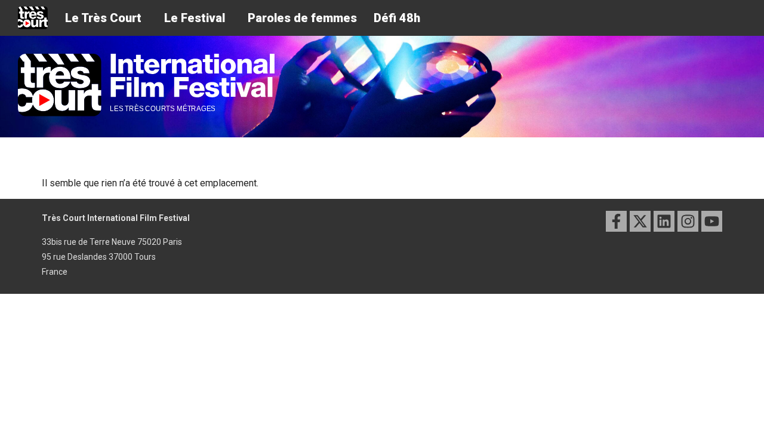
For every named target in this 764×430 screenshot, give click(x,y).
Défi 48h (397, 18)
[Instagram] (687, 221)
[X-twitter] (640, 221)
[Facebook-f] (616, 221)
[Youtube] (711, 221)
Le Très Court (103, 18)
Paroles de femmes (302, 18)
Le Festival (194, 18)
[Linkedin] (664, 221)
